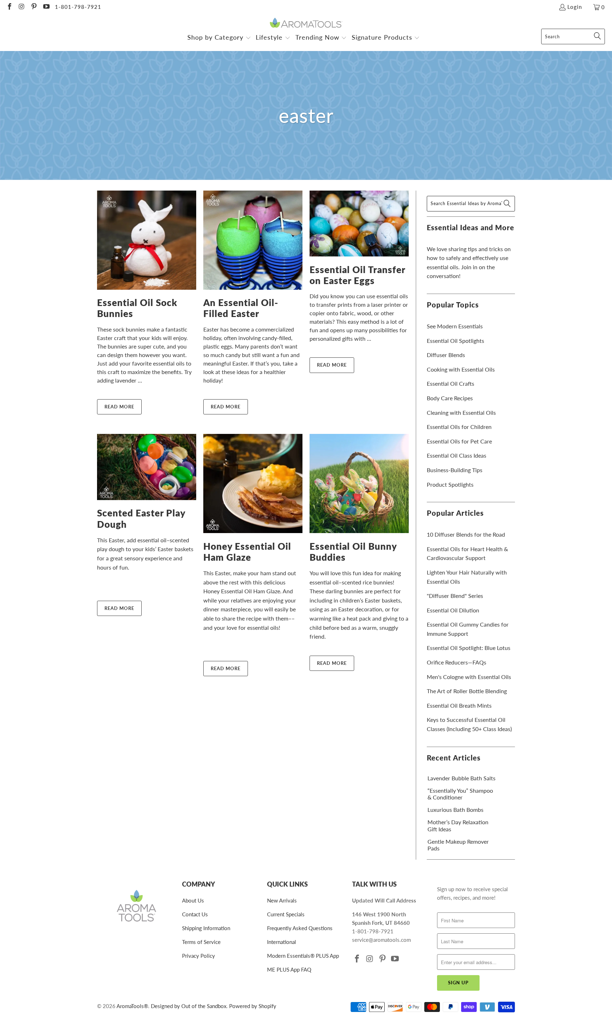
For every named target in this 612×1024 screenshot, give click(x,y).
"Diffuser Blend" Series (455, 595)
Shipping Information (206, 928)
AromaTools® (132, 1006)
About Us (193, 900)
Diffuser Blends (446, 354)
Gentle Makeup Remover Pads (458, 845)
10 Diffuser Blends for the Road (466, 534)
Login (574, 7)
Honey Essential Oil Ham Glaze (247, 552)
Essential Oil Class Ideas (456, 455)
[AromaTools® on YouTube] (46, 7)
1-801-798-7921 (78, 7)
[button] (219, 38)
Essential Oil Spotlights (455, 340)
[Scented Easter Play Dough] (146, 467)
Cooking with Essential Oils (461, 369)
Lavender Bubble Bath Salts (461, 778)
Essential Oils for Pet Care (459, 441)
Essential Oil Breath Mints (459, 705)
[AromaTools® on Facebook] (9, 7)
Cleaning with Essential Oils (461, 412)
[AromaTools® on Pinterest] (33, 7)
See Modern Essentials (455, 326)
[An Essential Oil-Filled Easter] (252, 240)
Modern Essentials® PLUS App (303, 955)
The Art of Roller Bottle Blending (467, 691)
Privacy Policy (198, 955)
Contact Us (195, 914)
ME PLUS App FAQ (289, 969)
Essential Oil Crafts (450, 383)
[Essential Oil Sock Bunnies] (146, 240)
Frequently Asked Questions (300, 928)
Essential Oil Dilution (453, 610)
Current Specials (286, 914)
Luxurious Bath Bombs (455, 809)
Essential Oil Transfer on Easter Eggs (357, 275)
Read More (119, 406)
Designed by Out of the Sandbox (188, 1006)
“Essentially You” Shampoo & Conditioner (460, 793)
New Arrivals (282, 900)
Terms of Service (201, 942)
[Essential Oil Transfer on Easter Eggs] (359, 224)
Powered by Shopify (252, 1006)
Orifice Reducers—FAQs (456, 662)
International (281, 942)
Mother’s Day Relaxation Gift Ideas (457, 825)
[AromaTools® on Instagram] (21, 7)
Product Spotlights (450, 484)
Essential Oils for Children (459, 426)
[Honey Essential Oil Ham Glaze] (252, 483)
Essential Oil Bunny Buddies (353, 552)
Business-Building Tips (454, 469)
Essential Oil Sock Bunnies (137, 308)
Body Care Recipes (450, 398)
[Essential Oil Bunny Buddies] (359, 483)
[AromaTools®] (306, 23)
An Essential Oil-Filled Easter (240, 308)
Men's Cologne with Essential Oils (469, 676)
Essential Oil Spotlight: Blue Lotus (468, 647)
